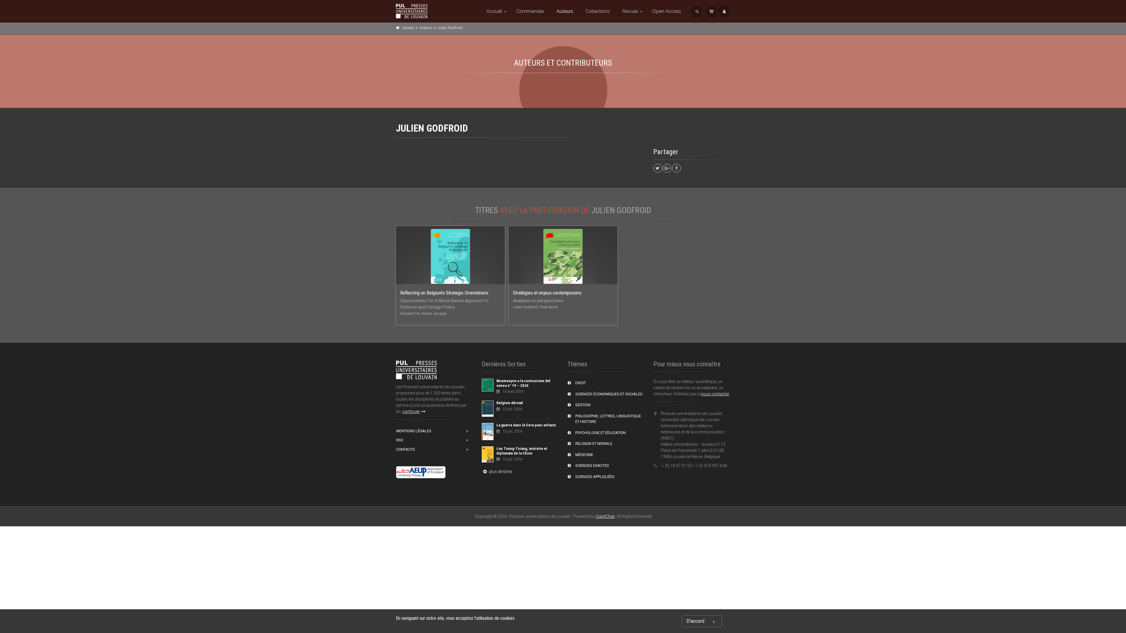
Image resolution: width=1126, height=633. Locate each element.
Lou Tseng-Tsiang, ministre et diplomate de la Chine (521, 450)
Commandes (530, 11)
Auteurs (565, 11)
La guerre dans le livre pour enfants (526, 425)
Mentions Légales (413, 431)
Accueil (494, 11)
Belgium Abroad (509, 403)
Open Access (666, 11)
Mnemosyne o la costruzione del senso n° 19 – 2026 (523, 383)
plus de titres (500, 471)
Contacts (405, 449)
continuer (411, 411)
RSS (399, 440)
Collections (598, 11)
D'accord (695, 621)
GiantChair (605, 516)
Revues (630, 11)
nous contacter (715, 394)
